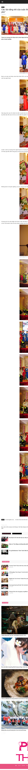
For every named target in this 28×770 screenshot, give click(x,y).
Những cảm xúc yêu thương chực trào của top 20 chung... (14, 730)
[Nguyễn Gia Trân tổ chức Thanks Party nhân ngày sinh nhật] (4, 580)
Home (2, 5)
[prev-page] (2, 557)
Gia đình (23, 765)
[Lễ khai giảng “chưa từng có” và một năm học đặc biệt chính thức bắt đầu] (4, 573)
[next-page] (4, 557)
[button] (2, 2)
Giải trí (6, 5)
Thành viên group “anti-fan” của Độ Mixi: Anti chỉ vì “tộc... (14, 635)
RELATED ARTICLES (6, 533)
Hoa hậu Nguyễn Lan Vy (9, 519)
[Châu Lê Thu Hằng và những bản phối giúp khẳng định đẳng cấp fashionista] (4, 545)
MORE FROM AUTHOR (17, 533)
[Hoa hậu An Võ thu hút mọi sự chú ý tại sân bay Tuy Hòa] (4, 539)
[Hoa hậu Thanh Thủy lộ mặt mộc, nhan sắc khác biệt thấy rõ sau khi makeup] (4, 567)
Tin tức (19, 765)
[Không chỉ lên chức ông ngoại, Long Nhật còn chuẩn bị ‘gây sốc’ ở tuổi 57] (4, 593)
